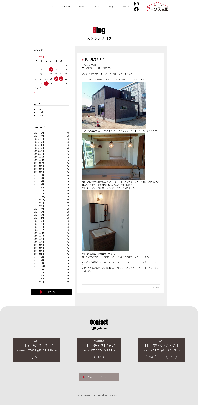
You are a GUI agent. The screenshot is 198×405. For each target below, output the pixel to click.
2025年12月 (39, 156)
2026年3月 (39, 147)
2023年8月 (39, 241)
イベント (41, 109)
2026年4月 (39, 144)
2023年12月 (39, 229)
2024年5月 (39, 214)
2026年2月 (39, 150)
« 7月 (36, 91)
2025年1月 (39, 190)
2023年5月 (39, 251)
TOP (36, 6)
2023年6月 (39, 248)
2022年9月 (39, 275)
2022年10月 (39, 272)
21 (61, 78)
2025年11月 (39, 160)
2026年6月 (39, 138)
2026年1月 (39, 153)
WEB (151, 357)
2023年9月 (39, 238)
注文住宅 (41, 115)
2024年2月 (39, 223)
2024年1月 (39, 226)
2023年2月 (39, 260)
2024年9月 (39, 202)
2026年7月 (39, 135)
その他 (40, 112)
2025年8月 (39, 169)
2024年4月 (39, 217)
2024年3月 (39, 220)
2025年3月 (39, 184)
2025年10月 (39, 163)
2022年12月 (39, 266)
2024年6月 (39, 211)
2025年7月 (39, 172)
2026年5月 (39, 141)
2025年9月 (39, 166)
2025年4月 (39, 181)
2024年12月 (39, 193)
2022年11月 (39, 269)
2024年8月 (39, 205)
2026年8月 (39, 132)
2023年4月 (39, 254)
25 (46, 83)
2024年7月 (39, 208)
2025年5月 (39, 178)
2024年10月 (39, 199)
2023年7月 (39, 245)
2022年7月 (39, 281)
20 (56, 78)
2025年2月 (39, 187)
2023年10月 (39, 235)
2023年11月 (39, 232)
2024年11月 (39, 196)
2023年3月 (39, 257)
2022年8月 (39, 278)
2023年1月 (39, 263)
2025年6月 (39, 175)
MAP (36, 357)
